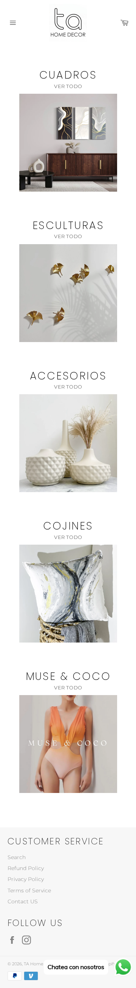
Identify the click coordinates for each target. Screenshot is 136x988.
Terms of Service (29, 890)
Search (17, 857)
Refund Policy (26, 868)
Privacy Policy (26, 879)
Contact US (23, 901)
